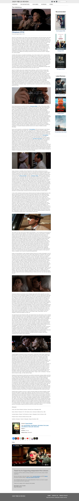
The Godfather (32, 129)
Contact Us (55, 495)
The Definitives (24, 4)
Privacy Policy (63, 495)
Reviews (14, 4)
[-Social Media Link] (52, 1)
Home (49, 495)
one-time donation (36, 476)
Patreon (43, 4)
